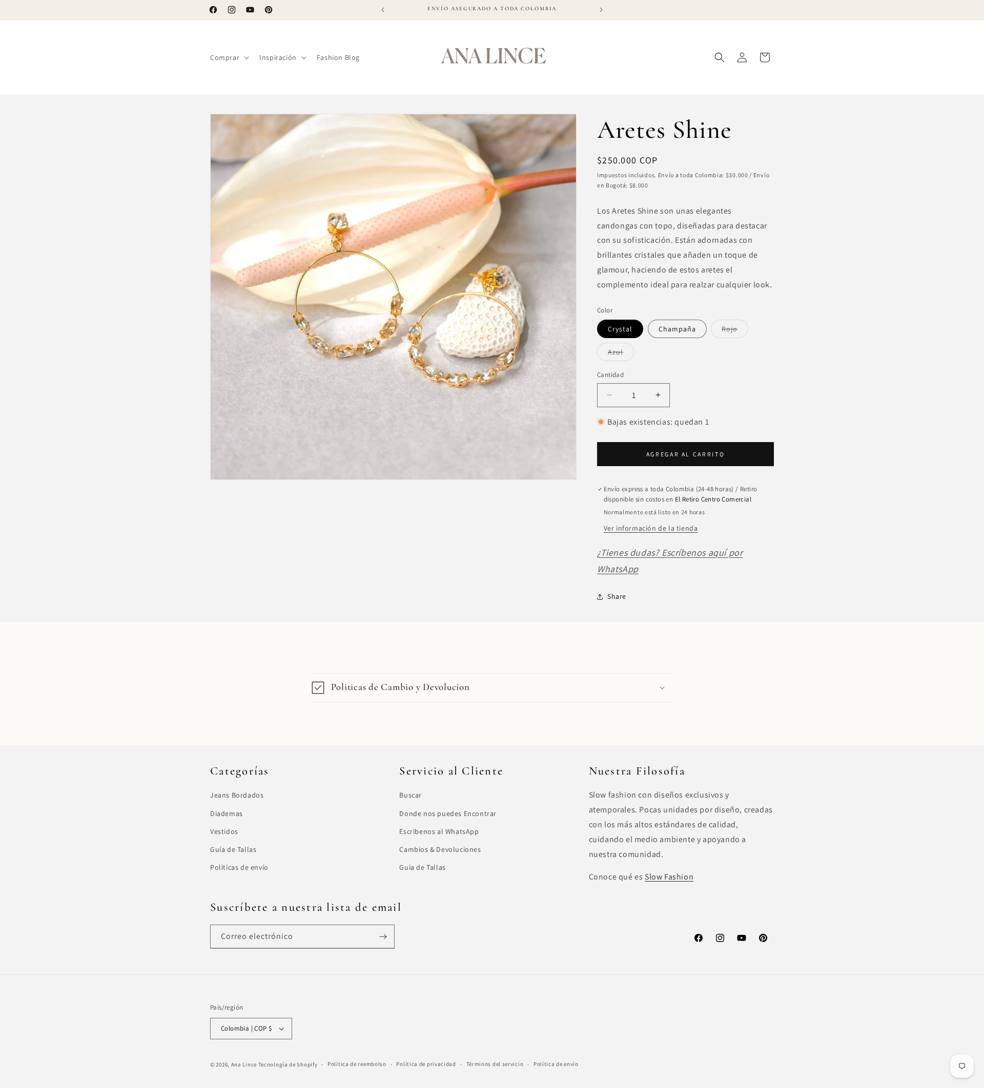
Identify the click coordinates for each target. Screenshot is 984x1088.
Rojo (735, 331)
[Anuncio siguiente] (601, 9)
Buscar (410, 795)
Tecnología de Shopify (288, 1064)
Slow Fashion (669, 876)
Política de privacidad (426, 1064)
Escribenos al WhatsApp (439, 831)
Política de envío (556, 1064)
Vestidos (224, 831)
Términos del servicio (495, 1064)
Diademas (226, 813)
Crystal (620, 328)
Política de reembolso (356, 1064)
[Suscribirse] (383, 937)
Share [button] (616, 596)
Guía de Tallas (233, 849)
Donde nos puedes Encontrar (448, 813)
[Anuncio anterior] (383, 9)
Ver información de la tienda (651, 528)
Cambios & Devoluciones (440, 849)
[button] (228, 57)
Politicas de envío (239, 867)
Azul (621, 354)
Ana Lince (244, 1064)
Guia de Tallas (422, 867)
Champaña (677, 328)
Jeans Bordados (236, 795)
